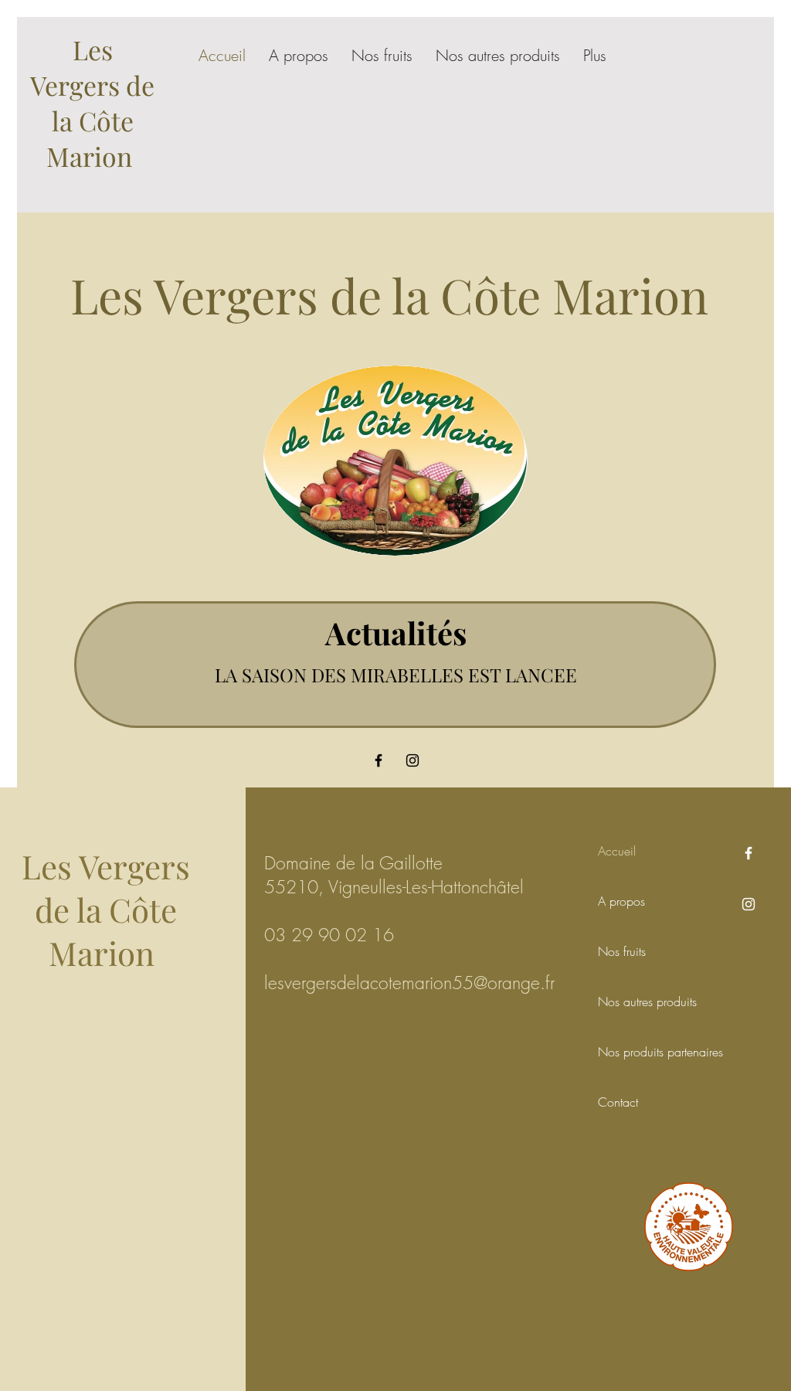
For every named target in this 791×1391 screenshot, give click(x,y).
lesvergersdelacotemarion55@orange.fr (409, 983)
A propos (621, 901)
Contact (618, 1101)
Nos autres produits (632, 1001)
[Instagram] (412, 760)
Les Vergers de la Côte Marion (92, 103)
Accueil (617, 850)
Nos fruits (622, 951)
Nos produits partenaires (632, 1051)
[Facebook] (378, 760)
